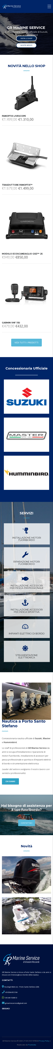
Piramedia (32, 1045)
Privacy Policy (44, 1041)
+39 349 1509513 (11, 998)
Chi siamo (10, 781)
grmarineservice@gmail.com (16, 1003)
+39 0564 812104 (11, 992)
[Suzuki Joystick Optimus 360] (26, 916)
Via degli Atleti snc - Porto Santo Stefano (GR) (21, 987)
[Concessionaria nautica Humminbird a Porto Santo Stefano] (26, 473)
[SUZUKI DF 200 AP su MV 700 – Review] (26, 874)
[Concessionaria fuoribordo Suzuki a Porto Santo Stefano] (26, 396)
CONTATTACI (26, 823)
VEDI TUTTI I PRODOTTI (26, 342)
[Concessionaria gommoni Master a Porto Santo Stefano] (26, 435)
